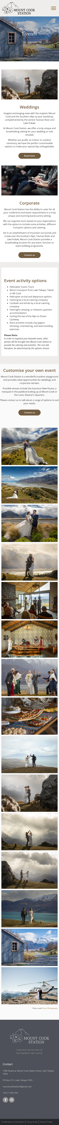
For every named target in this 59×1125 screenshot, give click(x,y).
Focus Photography (50, 1008)
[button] (53, 8)
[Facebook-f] (5, 1100)
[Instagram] (11, 1100)
